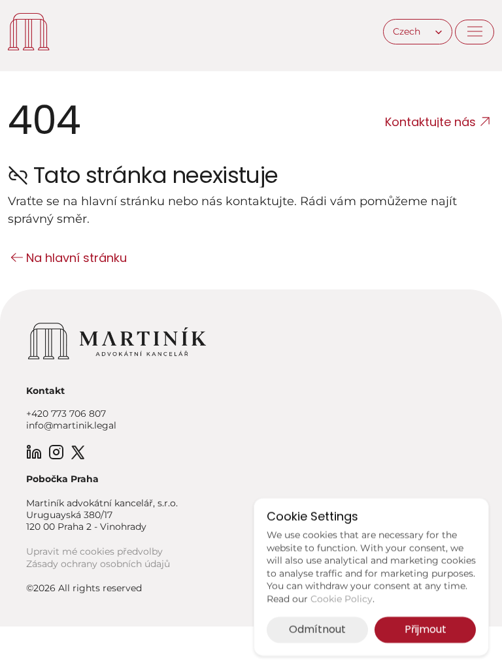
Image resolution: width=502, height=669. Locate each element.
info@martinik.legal (71, 425)
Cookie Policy (341, 599)
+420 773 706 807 (66, 413)
